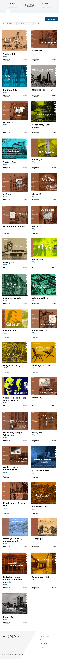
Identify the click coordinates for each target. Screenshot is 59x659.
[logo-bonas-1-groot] (29, 4)
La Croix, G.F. (10, 90)
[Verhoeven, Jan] (44, 493)
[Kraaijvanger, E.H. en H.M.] (15, 491)
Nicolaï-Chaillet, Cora (14, 226)
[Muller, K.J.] (44, 182)
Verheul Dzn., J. (39, 330)
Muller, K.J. (37, 194)
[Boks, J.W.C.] (15, 249)
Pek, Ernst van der (12, 298)
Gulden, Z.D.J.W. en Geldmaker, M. (12, 468)
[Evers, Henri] (44, 421)
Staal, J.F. (8, 617)
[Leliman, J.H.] (15, 182)
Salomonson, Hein (41, 577)
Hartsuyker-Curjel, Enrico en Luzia (12, 539)
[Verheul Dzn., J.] (44, 318)
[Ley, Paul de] (15, 318)
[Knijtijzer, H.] (44, 39)
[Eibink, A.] (44, 386)
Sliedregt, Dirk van (41, 365)
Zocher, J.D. (38, 539)
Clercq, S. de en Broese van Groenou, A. (14, 399)
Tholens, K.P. (9, 54)
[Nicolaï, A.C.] (15, 110)
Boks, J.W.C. (9, 262)
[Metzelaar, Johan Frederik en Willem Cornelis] (15, 563)
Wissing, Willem (40, 298)
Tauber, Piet (9, 162)
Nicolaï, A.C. (9, 122)
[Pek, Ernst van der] (15, 284)
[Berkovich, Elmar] (44, 457)
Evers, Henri (38, 432)
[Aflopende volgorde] (18, 23)
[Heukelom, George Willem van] (15, 421)
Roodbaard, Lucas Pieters (41, 126)
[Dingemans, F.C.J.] (15, 352)
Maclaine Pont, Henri (42, 90)
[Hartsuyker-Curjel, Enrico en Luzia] (15, 527)
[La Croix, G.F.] (15, 76)
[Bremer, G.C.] (44, 148)
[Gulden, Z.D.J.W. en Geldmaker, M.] (15, 455)
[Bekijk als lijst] (38, 23)
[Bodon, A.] (44, 215)
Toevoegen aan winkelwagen (7, 60)
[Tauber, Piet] (15, 149)
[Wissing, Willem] (44, 284)
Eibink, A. (37, 397)
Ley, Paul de (9, 330)
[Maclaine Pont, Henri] (44, 76)
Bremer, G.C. (38, 159)
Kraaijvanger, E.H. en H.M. (14, 504)
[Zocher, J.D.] (44, 527)
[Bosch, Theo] (44, 247)
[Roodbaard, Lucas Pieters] (44, 111)
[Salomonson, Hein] (44, 563)
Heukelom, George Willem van (12, 433)
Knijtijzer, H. (38, 50)
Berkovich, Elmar (40, 470)
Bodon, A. (37, 226)
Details (25, 59)
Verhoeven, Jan (39, 506)
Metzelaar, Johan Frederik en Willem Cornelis (12, 579)
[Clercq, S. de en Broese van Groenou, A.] (15, 386)
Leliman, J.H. (9, 194)
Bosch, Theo (38, 259)
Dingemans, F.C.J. (12, 365)
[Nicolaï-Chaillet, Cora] (15, 215)
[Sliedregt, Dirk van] (44, 352)
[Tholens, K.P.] (15, 40)
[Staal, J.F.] (15, 603)
